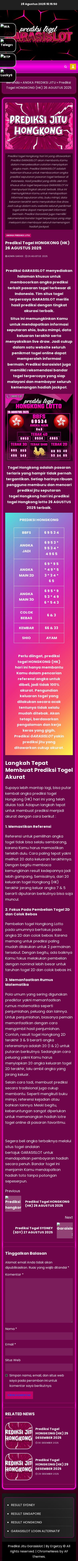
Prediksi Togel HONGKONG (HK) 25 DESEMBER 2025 (51, 1433)
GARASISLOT (32, 1152)
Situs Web (13, 1360)
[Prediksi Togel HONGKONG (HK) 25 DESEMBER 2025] (19, 1435)
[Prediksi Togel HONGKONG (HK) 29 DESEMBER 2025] (19, 1467)
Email (10, 1344)
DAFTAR (73, 67)
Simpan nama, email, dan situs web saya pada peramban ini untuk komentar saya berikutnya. (36, 1380)
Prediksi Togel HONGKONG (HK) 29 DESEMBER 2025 (51, 1464)
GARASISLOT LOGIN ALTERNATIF (35, 1531)
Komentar (14, 1274)
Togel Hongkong (23, 467)
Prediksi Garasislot (43, 364)
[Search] (65, 67)
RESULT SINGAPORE (26, 1513)
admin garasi (16, 256)
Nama (11, 1329)
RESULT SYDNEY (23, 1505)
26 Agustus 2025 (38, 256)
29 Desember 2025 (48, 1474)
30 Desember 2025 (48, 1443)
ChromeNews (48, 1551)
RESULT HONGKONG (26, 1522)
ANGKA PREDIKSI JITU (18, 235)
